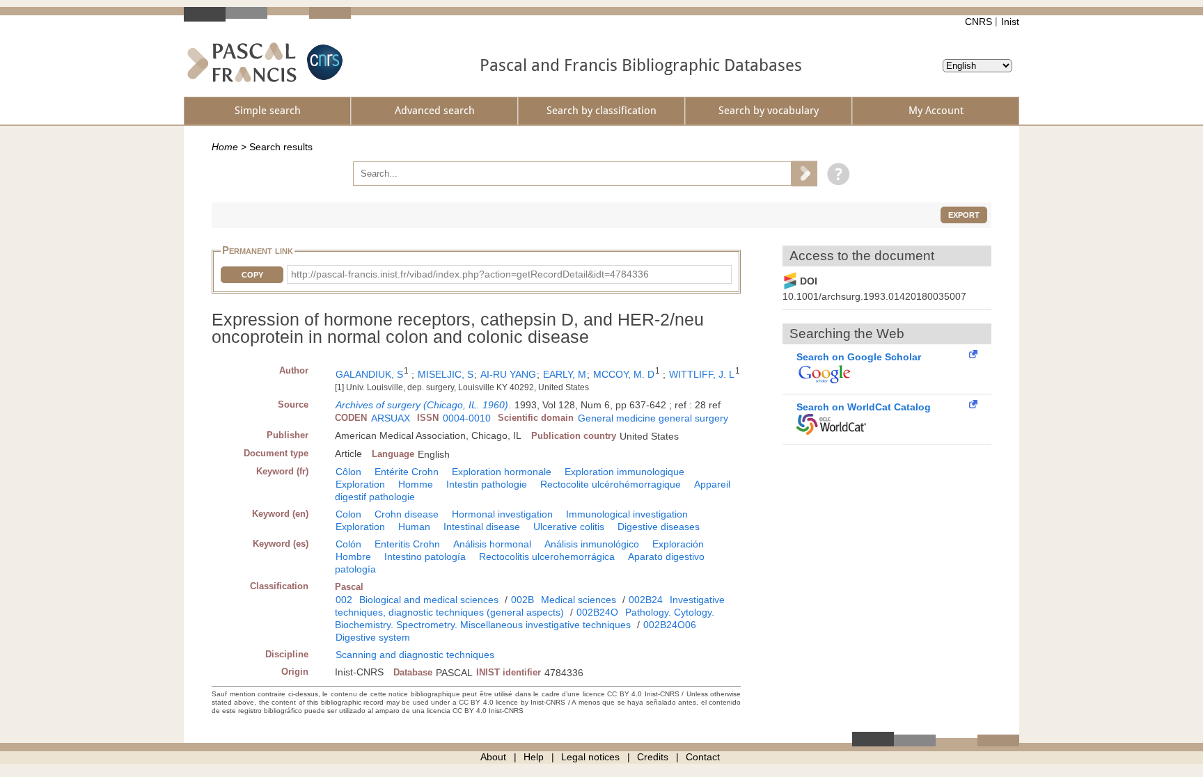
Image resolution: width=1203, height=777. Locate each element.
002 (344, 599)
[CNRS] (323, 62)
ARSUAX (390, 418)
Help (534, 756)
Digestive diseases (659, 526)
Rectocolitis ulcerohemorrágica (547, 556)
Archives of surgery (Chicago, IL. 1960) (422, 404)
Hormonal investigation (502, 514)
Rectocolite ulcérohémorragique (610, 484)
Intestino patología (425, 556)
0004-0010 (467, 418)
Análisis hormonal (492, 544)
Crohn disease (407, 514)
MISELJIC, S (445, 374)
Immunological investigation (627, 514)
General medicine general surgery (653, 418)
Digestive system (373, 637)
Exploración (678, 544)
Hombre (353, 556)
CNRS (978, 21)
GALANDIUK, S (369, 374)
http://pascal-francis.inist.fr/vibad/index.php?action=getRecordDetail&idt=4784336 (470, 274)
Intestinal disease (481, 526)
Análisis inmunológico (591, 544)
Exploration (360, 484)
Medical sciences (578, 599)
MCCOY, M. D (623, 374)
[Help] (835, 173)
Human (414, 526)
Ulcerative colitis (568, 526)
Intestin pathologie (486, 484)
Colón (348, 544)
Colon (348, 514)
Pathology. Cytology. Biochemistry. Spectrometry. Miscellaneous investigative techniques (524, 618)
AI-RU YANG (508, 374)
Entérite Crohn (407, 471)
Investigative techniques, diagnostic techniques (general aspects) (530, 606)
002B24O (597, 612)
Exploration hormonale (501, 471)
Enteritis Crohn (407, 544)
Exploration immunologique (624, 471)
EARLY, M (564, 374)
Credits (652, 756)
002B (522, 599)
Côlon (348, 471)
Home (225, 146)
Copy (252, 275)
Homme (415, 484)
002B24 (646, 599)
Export (964, 215)
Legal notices (590, 756)
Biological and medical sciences (428, 599)
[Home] (242, 62)
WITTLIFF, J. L (701, 374)
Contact (703, 756)
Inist (1010, 21)
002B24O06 (669, 624)
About (493, 756)
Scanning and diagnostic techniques (415, 654)
